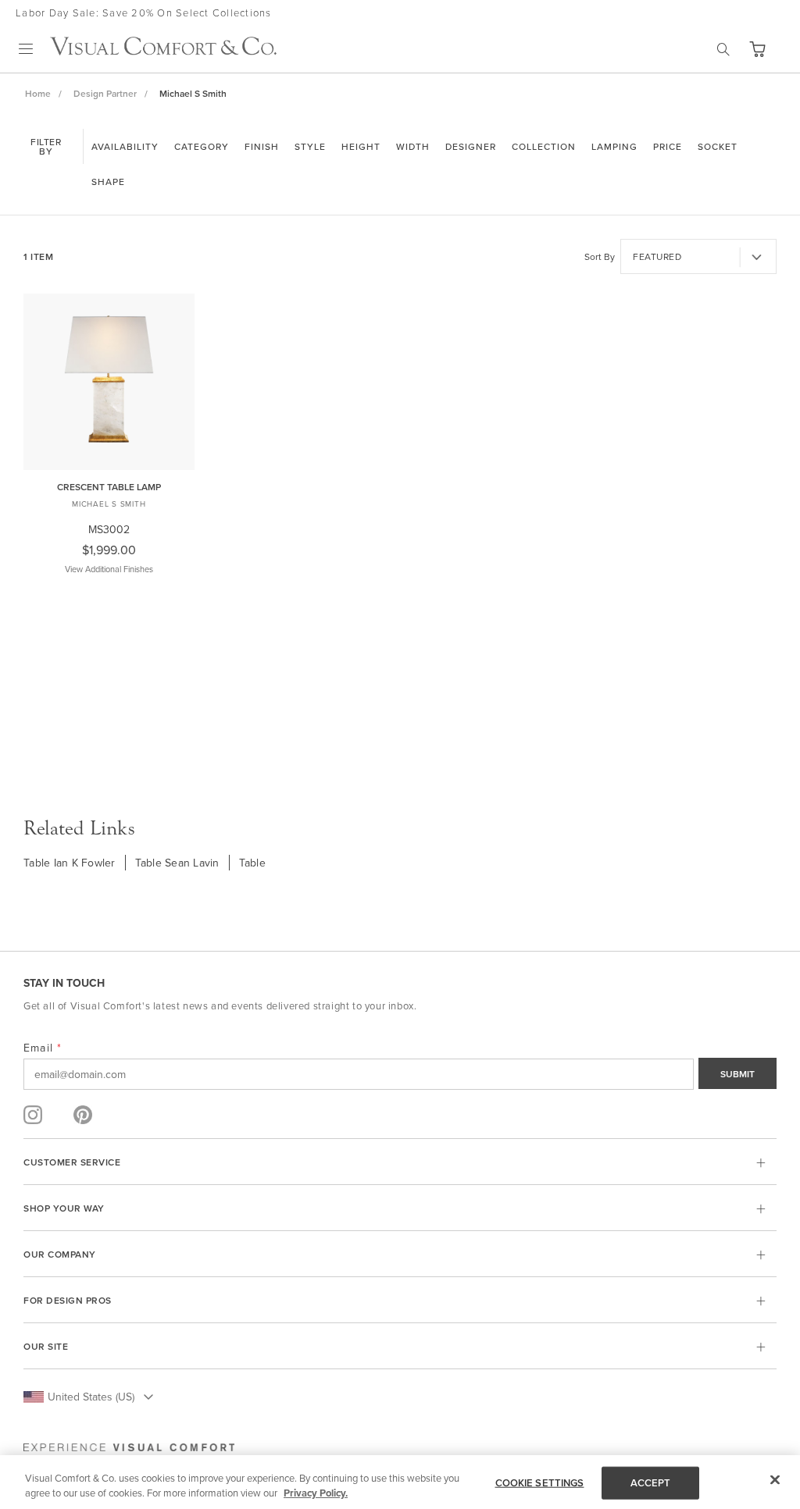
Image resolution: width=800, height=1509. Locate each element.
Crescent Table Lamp (109, 486)
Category (201, 146)
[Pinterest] (82, 1114)
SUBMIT (737, 1073)
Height (360, 146)
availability (125, 146)
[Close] (775, 1480)
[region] (400, 1482)
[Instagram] (32, 1114)
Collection (544, 146)
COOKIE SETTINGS (539, 1482)
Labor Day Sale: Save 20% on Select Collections (144, 12)
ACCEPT (650, 1482)
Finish (262, 146)
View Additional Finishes (109, 569)
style (310, 146)
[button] (757, 49)
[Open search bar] (723, 49)
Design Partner (105, 93)
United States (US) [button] (91, 1396)
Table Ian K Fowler (69, 862)
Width (413, 146)
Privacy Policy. (316, 1493)
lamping (614, 146)
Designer (470, 146)
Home (38, 93)
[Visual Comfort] (163, 50)
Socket (718, 146)
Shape (108, 181)
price (667, 146)
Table (252, 862)
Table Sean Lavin (177, 862)
